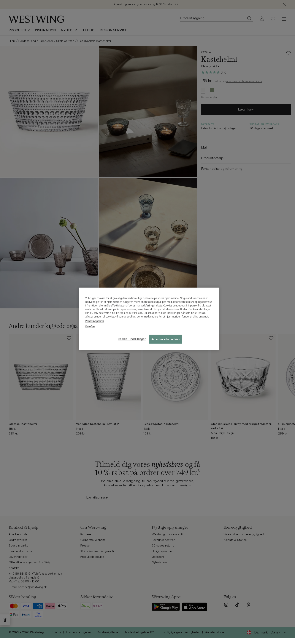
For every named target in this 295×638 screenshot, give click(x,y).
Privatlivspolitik (94, 321)
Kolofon (90, 326)
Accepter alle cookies (165, 339)
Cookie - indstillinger (132, 338)
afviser (89, 316)
